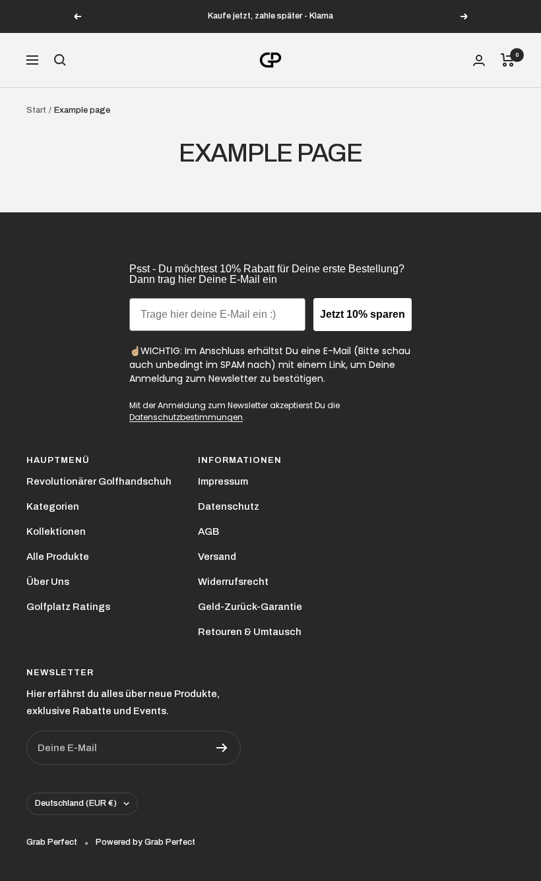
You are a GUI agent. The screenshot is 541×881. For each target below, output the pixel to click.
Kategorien (52, 506)
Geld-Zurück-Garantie (250, 606)
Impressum (223, 481)
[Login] (479, 60)
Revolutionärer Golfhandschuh (99, 481)
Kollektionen (56, 531)
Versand (217, 556)
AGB (208, 531)
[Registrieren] (222, 747)
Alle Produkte (57, 556)
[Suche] (60, 60)
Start (36, 110)
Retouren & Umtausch (250, 631)
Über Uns (47, 581)
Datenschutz (228, 506)
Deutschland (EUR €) (76, 803)
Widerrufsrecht (233, 581)
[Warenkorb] (508, 60)
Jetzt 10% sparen (362, 314)
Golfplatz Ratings (68, 606)
